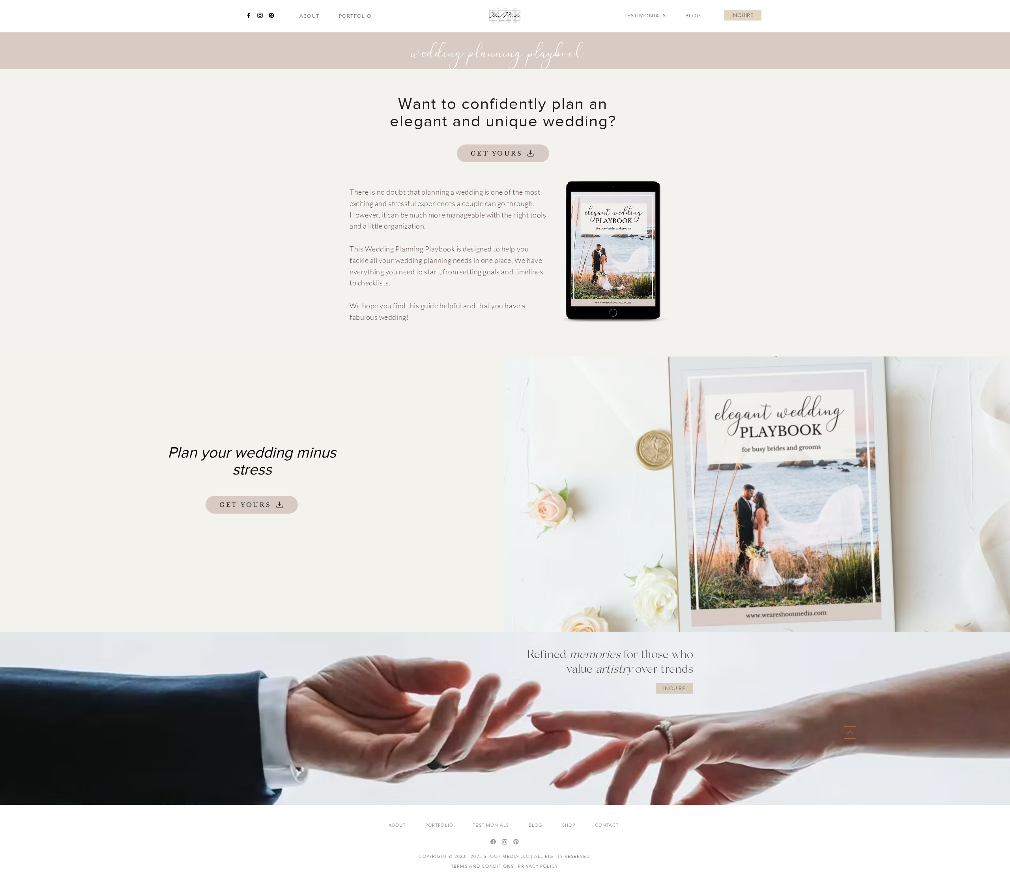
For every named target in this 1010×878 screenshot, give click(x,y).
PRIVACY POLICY (537, 866)
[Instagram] (260, 15)
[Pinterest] (271, 15)
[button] (355, 16)
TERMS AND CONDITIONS (482, 866)
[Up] (849, 732)
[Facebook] (248, 15)
